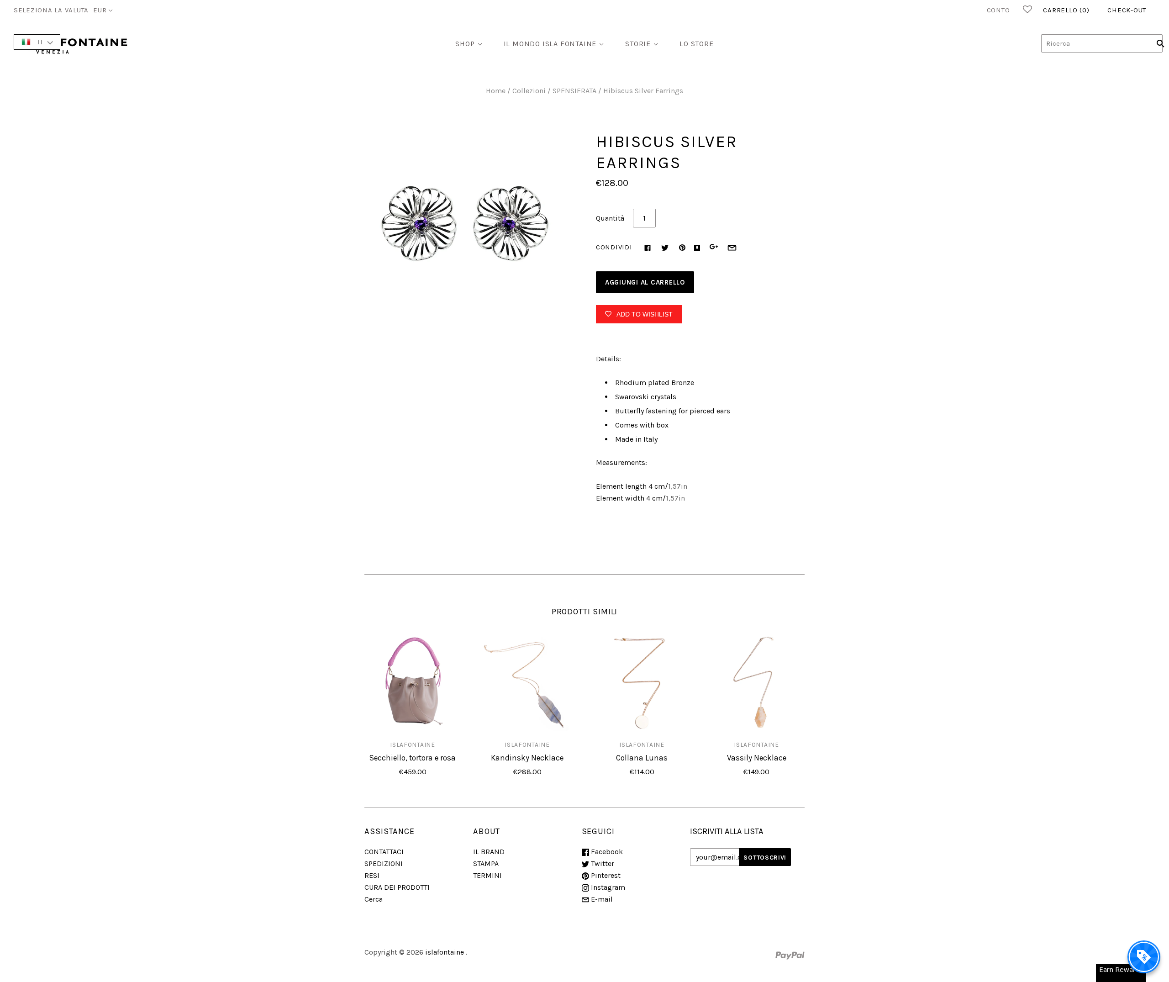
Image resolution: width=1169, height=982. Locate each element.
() (1066, 10)
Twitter (601, 863)
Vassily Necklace (756, 757)
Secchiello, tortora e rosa (412, 757)
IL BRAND (489, 851)
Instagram (607, 887)
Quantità (610, 218)
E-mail (601, 899)
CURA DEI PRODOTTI (397, 887)
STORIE (638, 43)
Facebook (606, 851)
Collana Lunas (642, 757)
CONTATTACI (384, 851)
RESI (371, 875)
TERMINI (487, 875)
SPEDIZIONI (383, 863)
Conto (998, 10)
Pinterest (605, 875)
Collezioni (529, 90)
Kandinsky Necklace (527, 757)
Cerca (373, 899)
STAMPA (486, 863)
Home (496, 90)
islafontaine (412, 744)
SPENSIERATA (574, 90)
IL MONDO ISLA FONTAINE (550, 43)
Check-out (1126, 10)
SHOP (464, 43)
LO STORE (696, 43)
